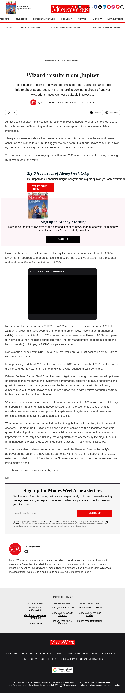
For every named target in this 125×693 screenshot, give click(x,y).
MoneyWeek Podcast (62, 607)
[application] (62, 294)
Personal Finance (44, 19)
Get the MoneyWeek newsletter (35, 616)
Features (90, 102)
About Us (11, 653)
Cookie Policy (110, 653)
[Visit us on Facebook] (95, 7)
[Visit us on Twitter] (100, 7)
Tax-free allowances (30, 27)
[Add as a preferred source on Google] (62, 670)
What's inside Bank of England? (106, 27)
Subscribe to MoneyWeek (35, 608)
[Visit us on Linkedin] (104, 7)
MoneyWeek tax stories (89, 621)
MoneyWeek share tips (89, 607)
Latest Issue (35, 623)
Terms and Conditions (67, 653)
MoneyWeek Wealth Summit (62, 614)
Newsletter (113, 112)
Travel (82, 19)
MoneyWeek (48, 102)
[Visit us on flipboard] (118, 7)
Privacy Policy (91, 653)
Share (12, 112)
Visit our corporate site (100, 682)
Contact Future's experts (35, 653)
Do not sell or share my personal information (74, 659)
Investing (21, 19)
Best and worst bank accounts (65, 27)
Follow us (97, 112)
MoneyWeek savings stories (90, 614)
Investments (50, 60)
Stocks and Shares (70, 60)
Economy (66, 19)
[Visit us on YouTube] (109, 7)
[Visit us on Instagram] (113, 7)
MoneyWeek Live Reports (62, 622)
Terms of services (52, 521)
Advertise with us (33, 659)
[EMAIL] (27, 551)
